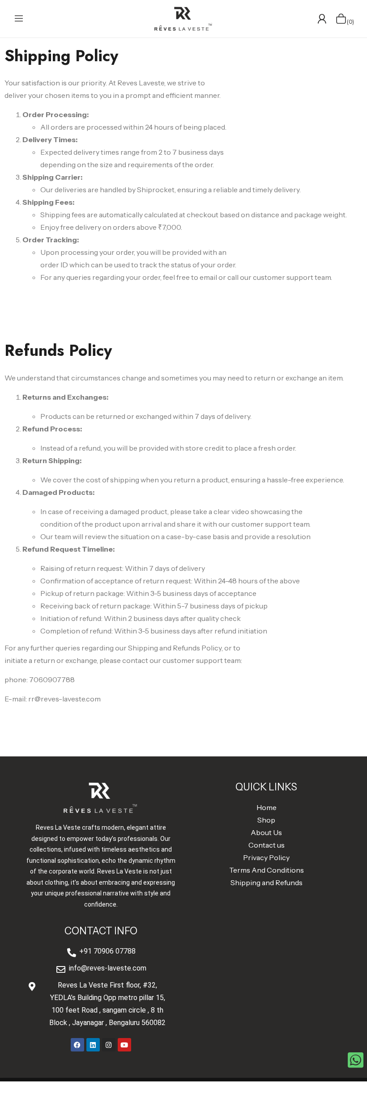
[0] (341, 19)
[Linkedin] (93, 1044)
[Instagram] (108, 1044)
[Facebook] (77, 1044)
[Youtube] (124, 1044)
